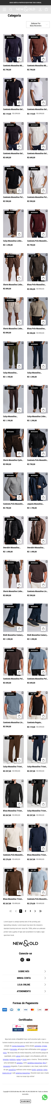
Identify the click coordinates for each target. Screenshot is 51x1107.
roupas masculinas (18, 1046)
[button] (19, 59)
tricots (25, 1059)
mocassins (6, 1066)
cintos (45, 1070)
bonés (34, 1070)
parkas (18, 1059)
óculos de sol (6, 1073)
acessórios (12, 1070)
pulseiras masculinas (23, 1073)
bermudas (13, 1049)
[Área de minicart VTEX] (46, 9)
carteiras (40, 1070)
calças (18, 1056)
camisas (43, 1049)
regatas (44, 1046)
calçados (20, 1063)
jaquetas (6, 1059)
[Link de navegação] (25, 9)
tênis (44, 1063)
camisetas (37, 1046)
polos (5, 1053)
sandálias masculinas (34, 1063)
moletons (12, 1059)
